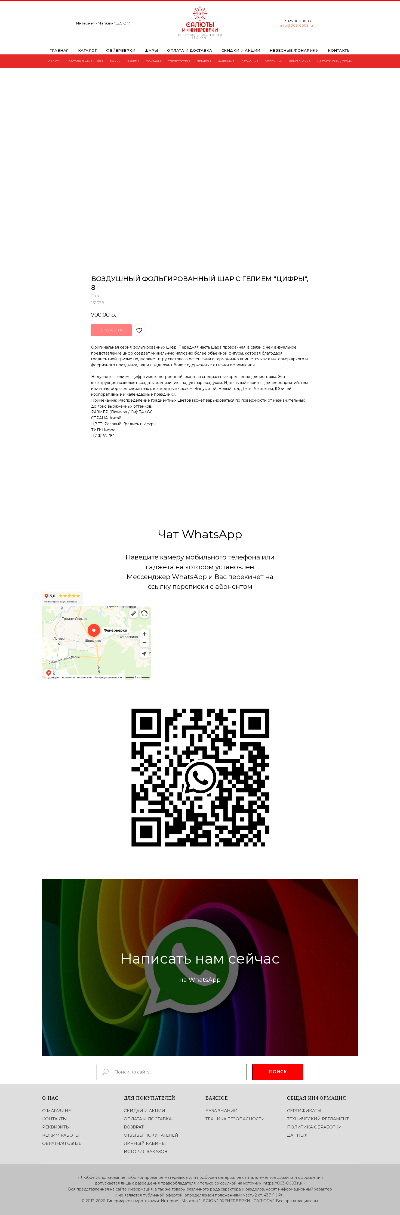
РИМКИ (115, 61)
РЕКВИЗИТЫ (56, 1127)
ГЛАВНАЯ (59, 50)
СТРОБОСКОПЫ (179, 61)
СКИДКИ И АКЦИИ (240, 50)
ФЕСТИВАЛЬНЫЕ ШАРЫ (85, 61)
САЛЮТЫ (54, 61)
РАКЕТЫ (133, 61)
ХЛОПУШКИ (273, 61)
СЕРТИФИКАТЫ (304, 1110)
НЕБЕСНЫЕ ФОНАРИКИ (294, 50)
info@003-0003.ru (296, 25)
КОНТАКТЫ (339, 50)
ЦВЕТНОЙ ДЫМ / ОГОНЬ (334, 61)
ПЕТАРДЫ (204, 61)
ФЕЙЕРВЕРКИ (120, 50)
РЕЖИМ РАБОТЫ (60, 1135)
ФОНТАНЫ (153, 61)
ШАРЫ (151, 50)
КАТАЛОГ (87, 50)
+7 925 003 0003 (296, 21)
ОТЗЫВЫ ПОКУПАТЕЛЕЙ (151, 1135)
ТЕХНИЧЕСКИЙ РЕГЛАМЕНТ (318, 1118)
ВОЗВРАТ (134, 1127)
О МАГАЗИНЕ (56, 1110)
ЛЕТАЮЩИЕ (250, 61)
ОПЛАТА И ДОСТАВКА (189, 50)
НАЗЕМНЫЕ (226, 61)
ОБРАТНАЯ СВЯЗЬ (62, 1143)
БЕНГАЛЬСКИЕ (299, 61)
